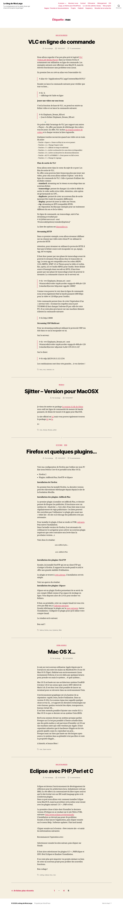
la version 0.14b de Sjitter (72, 407)
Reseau (61, 385)
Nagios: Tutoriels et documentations (56, 8)
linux (41, 369)
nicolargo (50, 48)
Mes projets (107, 6)
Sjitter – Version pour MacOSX (61, 391)
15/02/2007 (61, 48)
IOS (110, 3)
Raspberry (89, 8)
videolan (49, 369)
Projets (73, 8)
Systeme (59, 445)
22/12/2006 (69, 658)
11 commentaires (75, 48)
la (52, 419)
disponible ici (61, 227)
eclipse (47, 875)
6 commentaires (75, 458)
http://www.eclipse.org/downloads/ (59, 815)
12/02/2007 (61, 458)
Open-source (61, 645)
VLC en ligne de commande (61, 42)
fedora (42, 630)
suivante (80, 522)
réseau (45, 430)
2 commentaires (75, 777)
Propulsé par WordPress (42, 903)
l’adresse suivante (61, 606)
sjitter (55, 430)
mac (44, 369)
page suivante (72, 608)
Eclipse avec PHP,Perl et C (61, 771)
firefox (46, 630)
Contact (83, 3)
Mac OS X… (61, 651)
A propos (61, 3)
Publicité (81, 8)
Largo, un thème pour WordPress (69, 6)
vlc (53, 369)
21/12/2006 (61, 777)
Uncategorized (61, 35)
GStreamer (91, 3)
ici (53, 417)
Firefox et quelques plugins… (61, 451)
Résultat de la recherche (103, 8)
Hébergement (102, 3)
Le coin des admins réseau (92, 6)
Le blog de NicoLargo (13, 4)
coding (42, 875)
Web (65, 445)
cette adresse (60, 575)
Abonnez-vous (73, 3)
